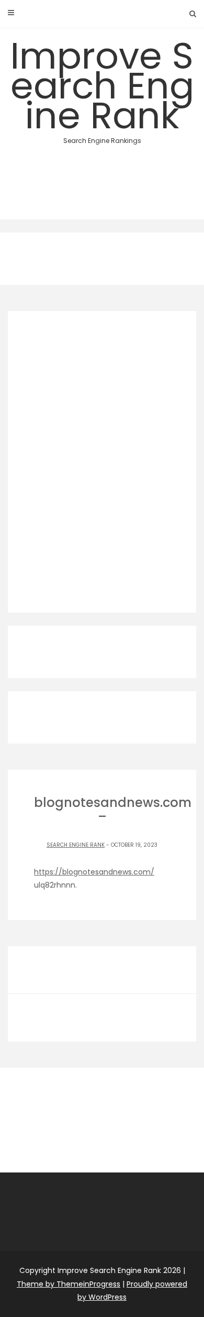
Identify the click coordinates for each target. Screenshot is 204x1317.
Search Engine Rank (76, 845)
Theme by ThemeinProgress (68, 1284)
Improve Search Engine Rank (102, 87)
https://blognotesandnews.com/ (94, 872)
